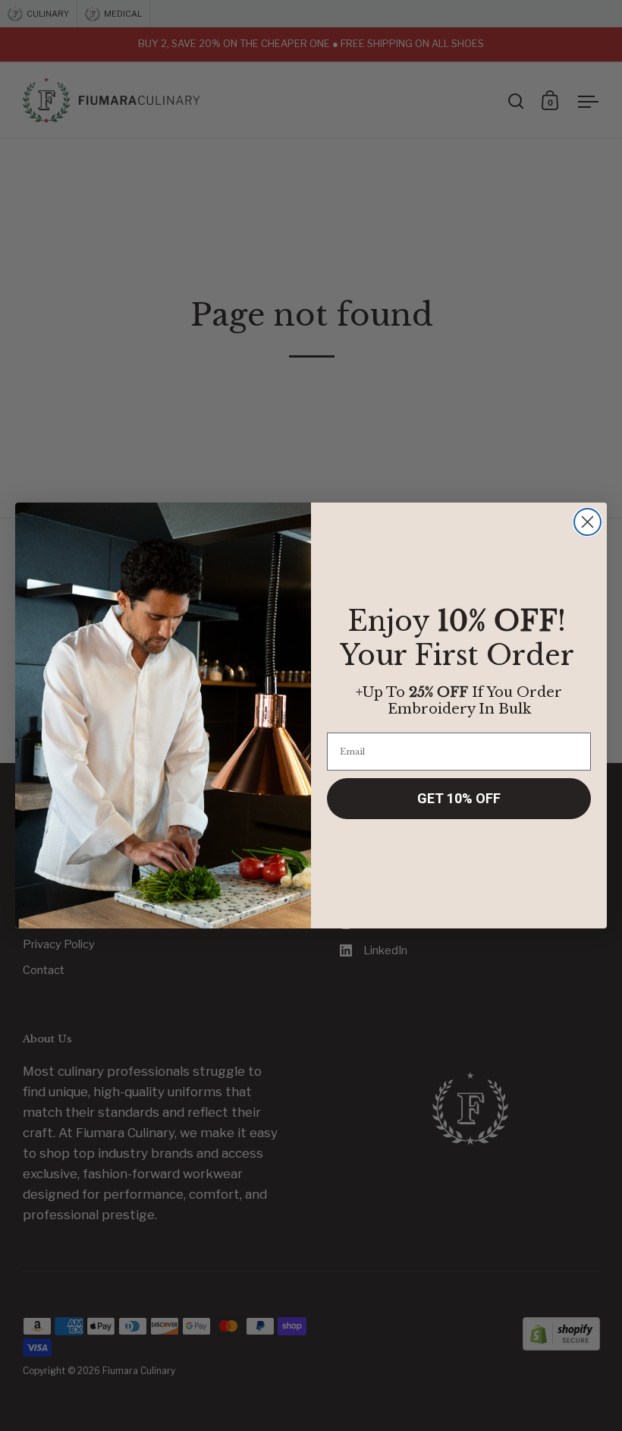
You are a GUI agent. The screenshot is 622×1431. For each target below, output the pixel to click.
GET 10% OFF (459, 798)
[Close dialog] (587, 522)
